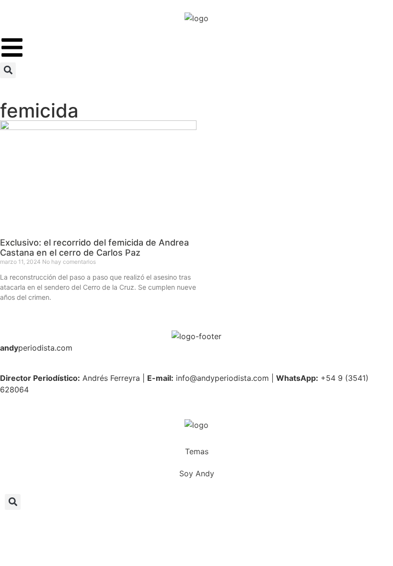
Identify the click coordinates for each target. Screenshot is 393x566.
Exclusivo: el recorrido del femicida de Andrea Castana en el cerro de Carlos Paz (94, 247)
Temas (196, 451)
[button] (8, 70)
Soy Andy (196, 473)
